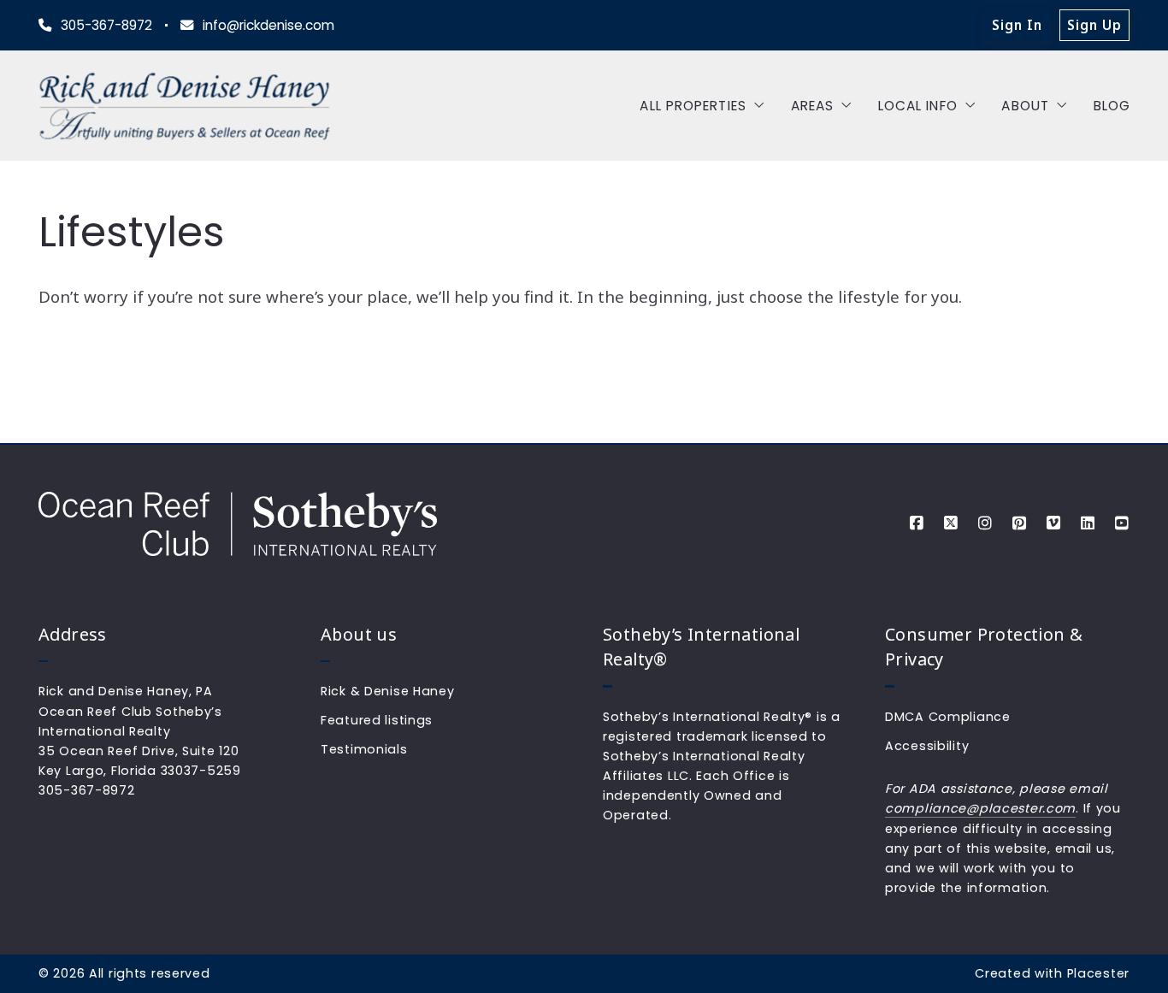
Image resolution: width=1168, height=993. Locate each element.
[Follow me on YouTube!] (1122, 523)
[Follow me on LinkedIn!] (1087, 523)
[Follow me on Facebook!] (916, 523)
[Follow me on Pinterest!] (1019, 523)
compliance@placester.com (980, 808)
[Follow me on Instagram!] (985, 523)
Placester (1098, 973)
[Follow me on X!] (951, 523)
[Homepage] (185, 105)
